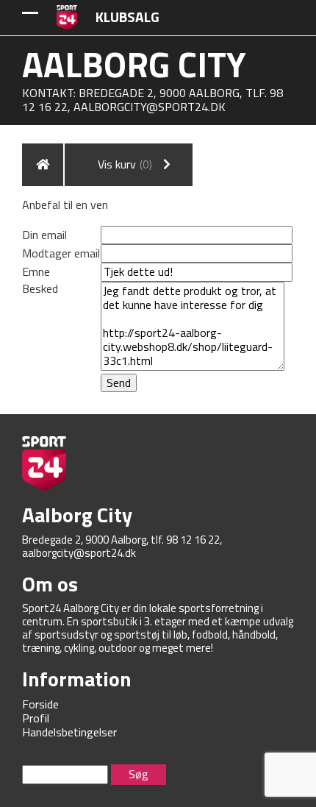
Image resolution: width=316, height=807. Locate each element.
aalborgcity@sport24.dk (149, 106)
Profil (35, 718)
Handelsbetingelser (69, 732)
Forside (40, 704)
